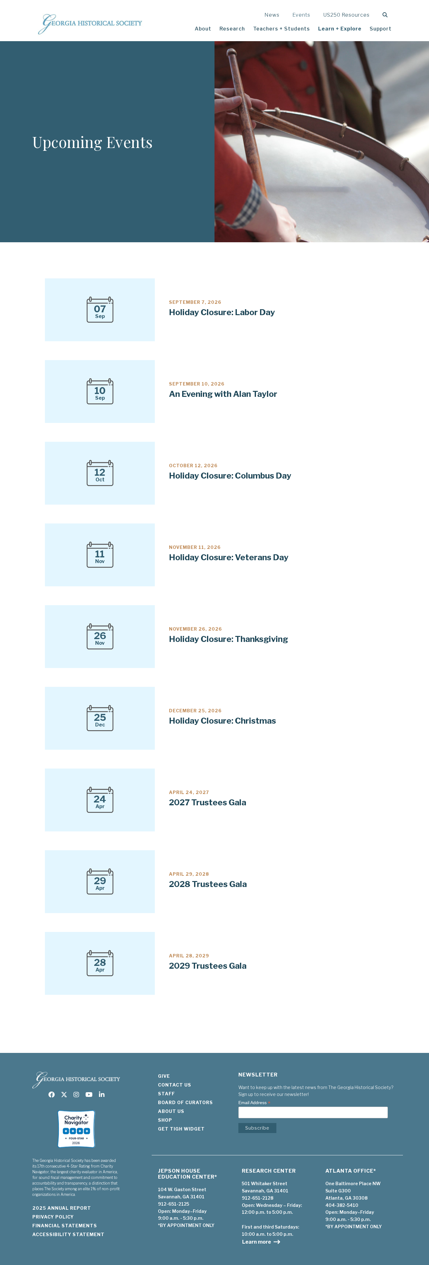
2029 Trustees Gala (208, 966)
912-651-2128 (257, 1198)
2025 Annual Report (61, 1208)
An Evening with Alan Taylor (223, 394)
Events (301, 15)
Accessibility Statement (68, 1234)
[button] (386, 15)
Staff (166, 1093)
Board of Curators (185, 1102)
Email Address (254, 1103)
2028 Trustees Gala (208, 884)
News (272, 15)
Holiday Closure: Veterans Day (229, 557)
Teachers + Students (281, 29)
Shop (165, 1120)
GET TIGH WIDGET (181, 1128)
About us (171, 1111)
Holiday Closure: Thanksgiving (228, 639)
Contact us (174, 1084)
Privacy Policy (53, 1216)
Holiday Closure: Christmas (222, 721)
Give (164, 1076)
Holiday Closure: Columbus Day (230, 475)
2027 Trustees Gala (207, 802)
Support (381, 29)
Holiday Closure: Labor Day (222, 312)
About (203, 29)
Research (232, 29)
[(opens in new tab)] (76, 1150)
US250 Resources (346, 15)
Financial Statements (64, 1225)
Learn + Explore (339, 29)
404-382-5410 (341, 1205)
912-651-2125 (173, 1204)
